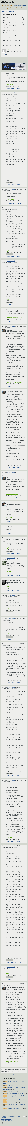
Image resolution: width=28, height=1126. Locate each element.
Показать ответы (11, 203)
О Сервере (3, 1116)
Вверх (24, 1116)
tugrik (7, 49)
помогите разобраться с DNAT (15, 1096)
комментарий (11, 93)
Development (10, 11)
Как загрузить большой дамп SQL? (16, 1104)
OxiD (7, 571)
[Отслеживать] (23, 22)
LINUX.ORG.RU (7, 2)
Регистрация (18, 5)
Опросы (12, 8)
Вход (24, 5)
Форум (8, 8)
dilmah (8, 678)
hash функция (9, 14)
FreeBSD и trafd (11, 1085)
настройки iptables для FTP (14, 1108)
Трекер (18, 8)
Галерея (9, 5)
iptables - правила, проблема (15, 1099)
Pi (6, 517)
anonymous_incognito (12, 382)
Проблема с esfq (11, 1102)
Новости (3, 5)
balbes (8, 586)
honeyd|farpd (10, 1091)
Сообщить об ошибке (6, 1119)
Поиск (23, 8)
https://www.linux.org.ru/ (6, 1120)
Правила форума (11, 1116)
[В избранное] (23, 17)
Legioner (8, 84)
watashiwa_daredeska (12, 317)
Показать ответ (11, 88)
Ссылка (4, 54)
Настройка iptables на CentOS (15, 1093)
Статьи (3, 8)
